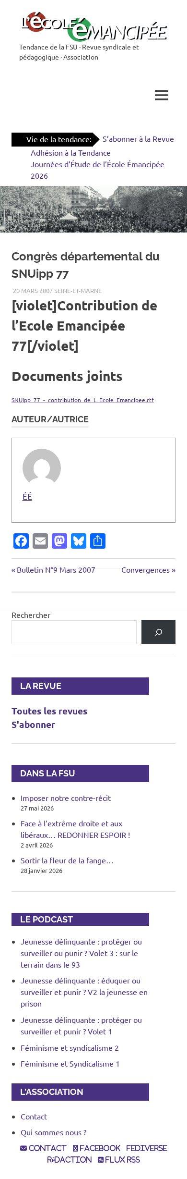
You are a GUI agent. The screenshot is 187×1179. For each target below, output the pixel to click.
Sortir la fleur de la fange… (67, 860)
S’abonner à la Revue (138, 138)
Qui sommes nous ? (53, 1132)
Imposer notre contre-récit (66, 797)
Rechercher (31, 614)
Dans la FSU (43, 773)
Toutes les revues (49, 711)
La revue (36, 686)
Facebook (99, 1148)
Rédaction (69, 1159)
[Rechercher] (158, 632)
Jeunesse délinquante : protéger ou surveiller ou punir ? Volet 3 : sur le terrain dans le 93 (81, 952)
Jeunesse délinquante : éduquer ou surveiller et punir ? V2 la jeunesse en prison (84, 991)
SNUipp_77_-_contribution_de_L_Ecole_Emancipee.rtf (83, 400)
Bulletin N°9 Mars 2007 (55, 569)
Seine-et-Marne (78, 290)
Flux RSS (122, 1159)
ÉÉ (27, 496)
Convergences (145, 569)
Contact (34, 1116)
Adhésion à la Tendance (71, 152)
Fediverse (147, 1148)
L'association (47, 1092)
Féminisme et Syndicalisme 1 (70, 1063)
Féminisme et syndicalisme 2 (70, 1047)
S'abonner (33, 724)
